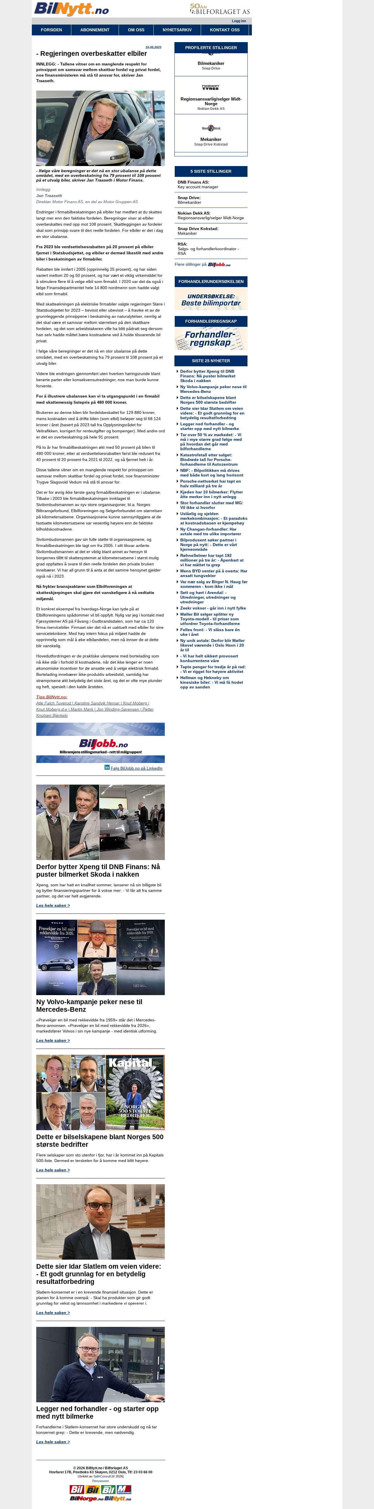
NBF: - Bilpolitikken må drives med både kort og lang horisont (211, 472)
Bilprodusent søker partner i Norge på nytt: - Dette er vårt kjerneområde (208, 545)
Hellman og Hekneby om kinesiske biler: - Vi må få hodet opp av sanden (211, 682)
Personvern (100, 1481)
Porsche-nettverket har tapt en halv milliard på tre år (210, 483)
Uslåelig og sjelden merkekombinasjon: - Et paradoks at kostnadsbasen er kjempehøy (213, 518)
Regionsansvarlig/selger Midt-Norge (211, 93)
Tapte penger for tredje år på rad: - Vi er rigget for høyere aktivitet (213, 669)
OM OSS (136, 29)
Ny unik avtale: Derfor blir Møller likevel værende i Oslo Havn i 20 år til (212, 645)
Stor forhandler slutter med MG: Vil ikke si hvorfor (211, 505)
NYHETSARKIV (177, 29)
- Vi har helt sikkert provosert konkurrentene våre (209, 658)
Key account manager (198, 186)
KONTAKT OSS (225, 29)
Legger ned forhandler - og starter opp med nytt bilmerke (209, 426)
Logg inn (239, 21)
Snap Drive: (189, 197)
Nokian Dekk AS (211, 101)
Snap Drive (211, 60)
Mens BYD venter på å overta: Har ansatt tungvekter (213, 573)
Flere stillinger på (191, 264)
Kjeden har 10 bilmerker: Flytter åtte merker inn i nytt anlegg (211, 494)
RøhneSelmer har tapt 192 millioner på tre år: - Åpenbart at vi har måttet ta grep (212, 560)
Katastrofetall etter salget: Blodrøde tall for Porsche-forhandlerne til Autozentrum (209, 460)
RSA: (183, 244)
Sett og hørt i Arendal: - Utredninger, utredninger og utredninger (208, 597)
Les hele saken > (53, 905)
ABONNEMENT (95, 29)
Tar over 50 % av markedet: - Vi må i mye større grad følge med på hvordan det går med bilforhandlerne (211, 441)
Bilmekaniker (211, 55)
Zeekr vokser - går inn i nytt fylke (213, 608)
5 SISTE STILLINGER (211, 171)
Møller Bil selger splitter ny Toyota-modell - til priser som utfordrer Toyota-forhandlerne (210, 619)
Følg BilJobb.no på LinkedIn (136, 768)
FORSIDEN (51, 29)
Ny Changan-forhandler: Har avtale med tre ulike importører (210, 531)
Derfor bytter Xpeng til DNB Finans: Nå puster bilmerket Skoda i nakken (208, 376)
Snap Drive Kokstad (211, 136)
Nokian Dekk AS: (194, 213)
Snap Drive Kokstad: (198, 228)
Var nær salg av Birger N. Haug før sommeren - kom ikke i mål (213, 584)
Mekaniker (210, 131)
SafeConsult (102, 1476)
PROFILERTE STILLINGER (211, 47)
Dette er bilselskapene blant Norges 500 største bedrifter (208, 400)
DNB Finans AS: (193, 182)
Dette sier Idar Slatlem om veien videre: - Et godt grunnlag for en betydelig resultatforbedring (212, 413)
